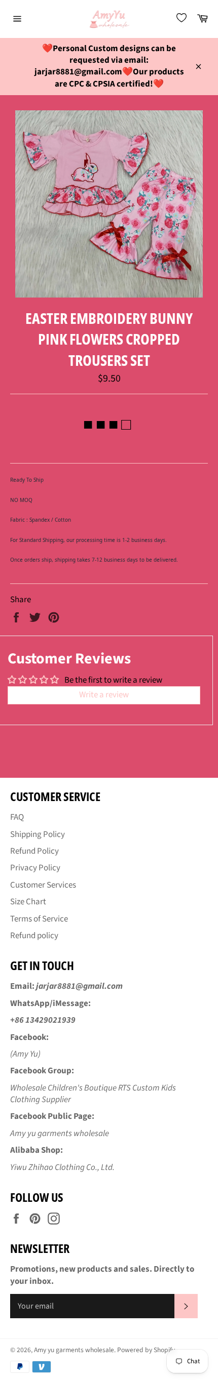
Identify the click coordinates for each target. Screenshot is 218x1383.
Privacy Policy (35, 868)
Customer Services (43, 885)
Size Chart (28, 902)
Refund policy (34, 936)
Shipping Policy (37, 834)
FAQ (17, 817)
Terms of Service (39, 919)
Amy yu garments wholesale (74, 1350)
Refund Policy (34, 851)
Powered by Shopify (146, 1350)
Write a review (104, 695)
